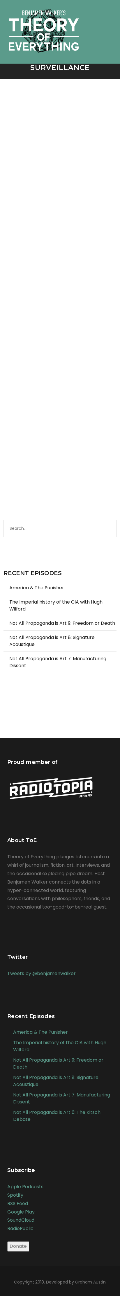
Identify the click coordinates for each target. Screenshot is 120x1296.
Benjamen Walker (68, 189)
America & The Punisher (36, 587)
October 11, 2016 (26, 189)
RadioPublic (20, 1228)
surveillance (23, 195)
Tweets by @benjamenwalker (41, 973)
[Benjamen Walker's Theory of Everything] (43, 28)
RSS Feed (17, 1203)
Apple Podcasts (25, 1186)
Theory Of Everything (59, 195)
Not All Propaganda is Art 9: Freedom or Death (62, 623)
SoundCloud (20, 1220)
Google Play (21, 1212)
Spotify (15, 1195)
